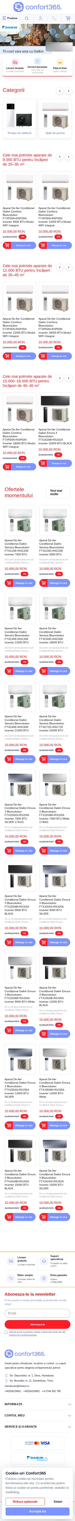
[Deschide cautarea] (27, 18)
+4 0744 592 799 (51, 1391)
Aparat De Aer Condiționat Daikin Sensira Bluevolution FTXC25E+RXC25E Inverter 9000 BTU (51, 547)
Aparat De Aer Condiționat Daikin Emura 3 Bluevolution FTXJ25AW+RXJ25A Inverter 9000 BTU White (20, 994)
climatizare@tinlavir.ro (17, 1386)
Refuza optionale (25, 1501)
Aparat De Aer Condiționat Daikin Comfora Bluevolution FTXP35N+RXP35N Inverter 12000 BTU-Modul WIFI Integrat (54, 217)
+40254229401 (13, 1391)
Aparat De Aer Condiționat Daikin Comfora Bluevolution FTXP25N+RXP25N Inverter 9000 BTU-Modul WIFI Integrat (18, 217)
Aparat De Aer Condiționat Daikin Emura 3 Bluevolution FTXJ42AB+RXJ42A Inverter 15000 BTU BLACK (55, 436)
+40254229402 (31, 1391)
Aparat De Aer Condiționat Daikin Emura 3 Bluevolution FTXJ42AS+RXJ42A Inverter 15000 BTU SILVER (54, 1179)
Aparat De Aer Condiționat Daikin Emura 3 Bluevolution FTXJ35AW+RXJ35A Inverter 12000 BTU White (54, 1088)
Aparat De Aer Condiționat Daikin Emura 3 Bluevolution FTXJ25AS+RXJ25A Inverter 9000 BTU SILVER (54, 904)
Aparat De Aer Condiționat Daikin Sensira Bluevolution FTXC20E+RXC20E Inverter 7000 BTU (17, 547)
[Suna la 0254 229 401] (54, 18)
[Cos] (68, 18)
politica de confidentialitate (23, 1335)
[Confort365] (37, 7)
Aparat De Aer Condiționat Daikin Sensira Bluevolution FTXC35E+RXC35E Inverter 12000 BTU (17, 635)
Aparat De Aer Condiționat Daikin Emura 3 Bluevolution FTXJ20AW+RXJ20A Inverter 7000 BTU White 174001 (54, 813)
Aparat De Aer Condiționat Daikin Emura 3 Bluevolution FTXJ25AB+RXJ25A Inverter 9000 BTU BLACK (20, 904)
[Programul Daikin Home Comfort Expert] (37, 1458)
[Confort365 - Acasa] (25, 1354)
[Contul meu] (41, 18)
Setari (58, 1501)
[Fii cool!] (37, 39)
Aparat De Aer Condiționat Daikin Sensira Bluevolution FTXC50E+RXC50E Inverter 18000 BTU (51, 635)
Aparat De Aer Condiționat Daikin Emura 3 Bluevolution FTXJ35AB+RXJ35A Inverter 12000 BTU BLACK (54, 996)
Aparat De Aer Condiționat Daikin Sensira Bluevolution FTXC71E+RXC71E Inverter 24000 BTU (51, 723)
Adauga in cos (23, 245)
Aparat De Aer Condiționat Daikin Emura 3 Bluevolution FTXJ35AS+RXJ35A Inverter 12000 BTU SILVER (20, 1088)
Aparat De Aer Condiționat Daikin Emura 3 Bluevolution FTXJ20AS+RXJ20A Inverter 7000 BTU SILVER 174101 (20, 813)
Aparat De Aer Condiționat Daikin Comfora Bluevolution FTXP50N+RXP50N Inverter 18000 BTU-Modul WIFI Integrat (54, 327)
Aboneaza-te (37, 1324)
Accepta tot (37, 1511)
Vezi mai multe (56, 492)
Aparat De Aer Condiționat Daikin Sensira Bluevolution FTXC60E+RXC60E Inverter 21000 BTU (17, 723)
